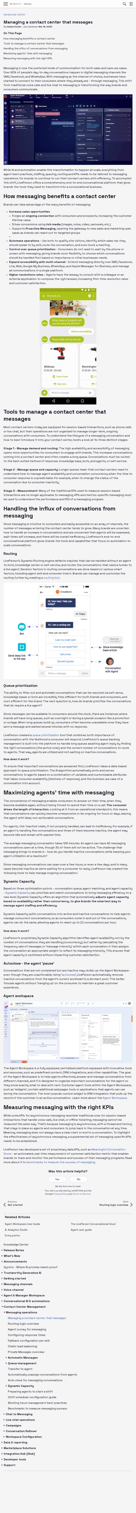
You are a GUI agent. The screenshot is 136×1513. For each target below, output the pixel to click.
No (78, 1179)
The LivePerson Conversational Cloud (93, 1224)
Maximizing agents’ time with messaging (28, 53)
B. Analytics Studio (16, 1229)
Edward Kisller (14, 26)
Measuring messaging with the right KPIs (28, 58)
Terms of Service (82, 1193)
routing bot (52, 578)
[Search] (124, 4)
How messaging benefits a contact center (29, 38)
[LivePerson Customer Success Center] (20, 4)
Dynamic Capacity (17, 893)
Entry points (12, 1235)
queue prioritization (45, 735)
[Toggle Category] (2, 1250)
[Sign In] (131, 4)
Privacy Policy (60, 1193)
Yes (57, 1179)
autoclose (68, 975)
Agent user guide (81, 1229)
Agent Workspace (115, 1098)
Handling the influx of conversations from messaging (35, 48)
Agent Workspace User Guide (22, 1224)
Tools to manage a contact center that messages (34, 43)
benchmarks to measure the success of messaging (60, 1162)
